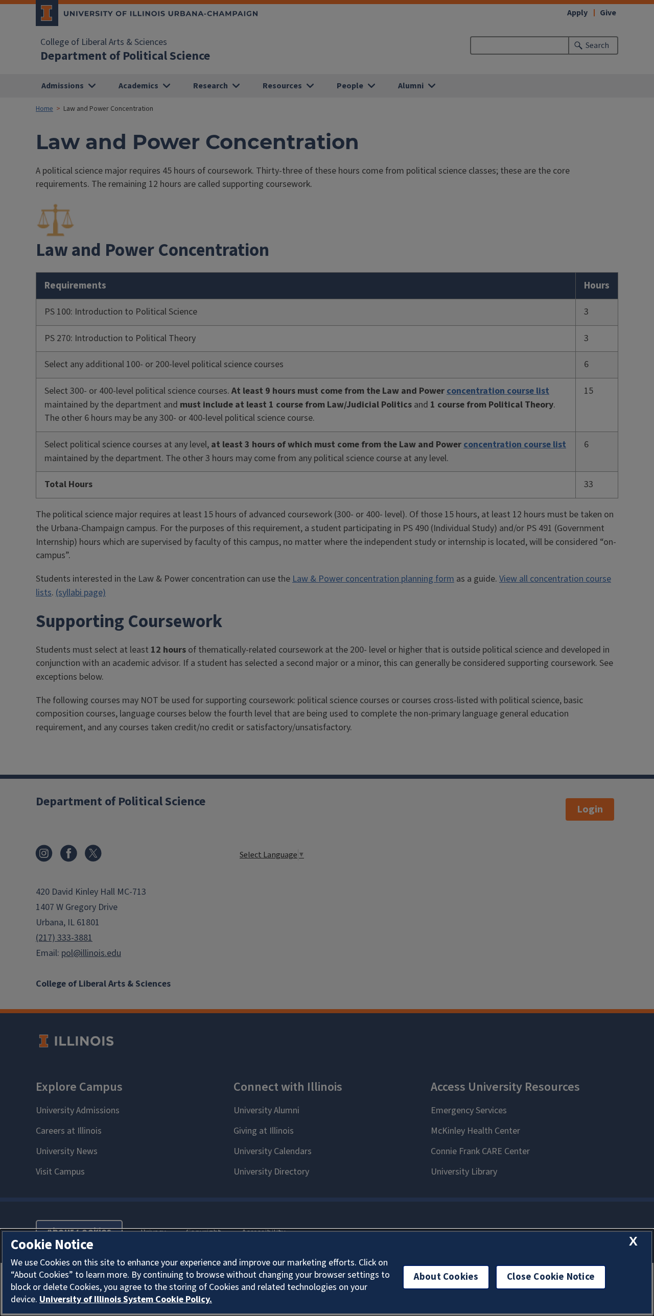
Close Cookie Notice (551, 1277)
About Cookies (446, 1277)
